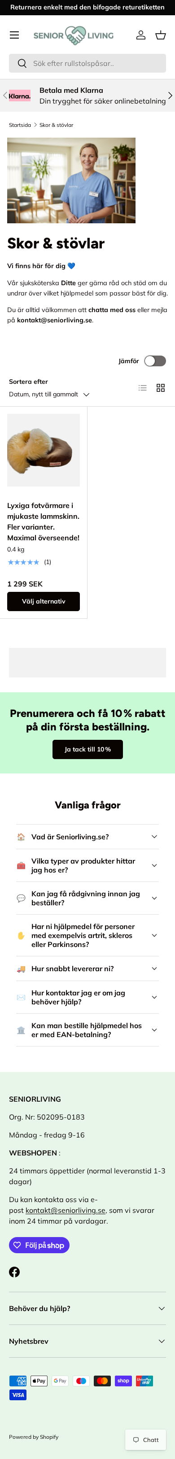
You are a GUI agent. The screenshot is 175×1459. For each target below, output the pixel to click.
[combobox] (87, 63)
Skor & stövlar (56, 125)
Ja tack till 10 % (88, 749)
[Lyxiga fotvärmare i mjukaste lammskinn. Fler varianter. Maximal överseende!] (43, 450)
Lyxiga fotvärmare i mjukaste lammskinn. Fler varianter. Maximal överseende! (43, 521)
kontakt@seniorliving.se (65, 1210)
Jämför (128, 361)
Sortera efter (28, 382)
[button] (161, 35)
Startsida (20, 125)
